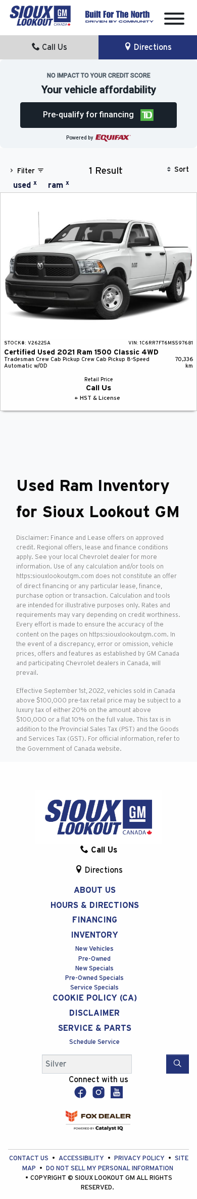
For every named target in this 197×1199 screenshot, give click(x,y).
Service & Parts (94, 1028)
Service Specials (94, 987)
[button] (98, 115)
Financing (94, 920)
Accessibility (82, 1158)
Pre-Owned (94, 959)
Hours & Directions (95, 905)
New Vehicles (94, 949)
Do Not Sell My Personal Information (109, 1168)
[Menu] (174, 20)
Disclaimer (94, 1013)
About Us (95, 890)
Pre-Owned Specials (94, 978)
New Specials (94, 968)
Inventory (94, 935)
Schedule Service (94, 1042)
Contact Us (29, 1158)
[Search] (177, 1064)
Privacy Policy (140, 1158)
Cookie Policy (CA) (95, 998)
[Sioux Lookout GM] (40, 15)
